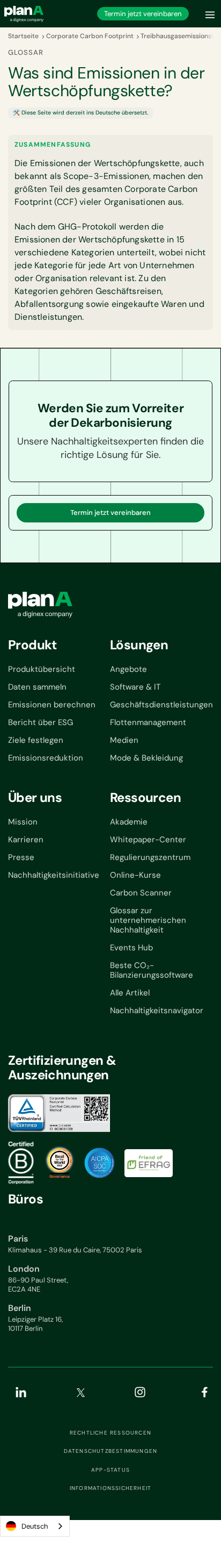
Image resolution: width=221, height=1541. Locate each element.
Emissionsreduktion (45, 758)
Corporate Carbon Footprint (90, 36)
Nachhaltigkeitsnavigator (156, 1010)
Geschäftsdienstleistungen (161, 704)
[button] (210, 13)
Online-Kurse (135, 875)
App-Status (110, 1470)
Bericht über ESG (40, 722)
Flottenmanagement (148, 722)
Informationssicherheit (110, 1488)
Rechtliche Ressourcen (110, 1433)
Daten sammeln (37, 687)
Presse (21, 857)
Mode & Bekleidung (146, 758)
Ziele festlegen (35, 740)
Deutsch (34, 1526)
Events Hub (131, 947)
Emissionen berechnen (51, 704)
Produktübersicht (41, 669)
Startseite (23, 36)
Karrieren (25, 839)
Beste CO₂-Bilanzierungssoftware (151, 970)
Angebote (128, 669)
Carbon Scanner (141, 893)
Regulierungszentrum (150, 857)
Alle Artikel (130, 993)
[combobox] (35, 1526)
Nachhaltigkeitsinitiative (53, 875)
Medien (124, 740)
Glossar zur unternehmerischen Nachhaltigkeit (148, 920)
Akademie (129, 822)
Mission (23, 822)
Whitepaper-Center (148, 839)
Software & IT (135, 687)
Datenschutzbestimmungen (111, 1451)
